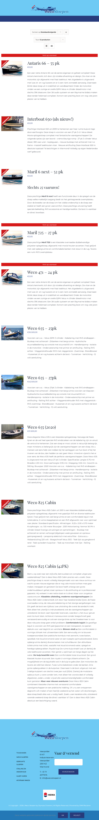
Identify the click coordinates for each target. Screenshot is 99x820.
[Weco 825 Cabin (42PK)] (12, 565)
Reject (77, 815)
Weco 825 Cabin (41, 502)
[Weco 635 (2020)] (12, 426)
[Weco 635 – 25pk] (12, 327)
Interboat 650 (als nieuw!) (50, 119)
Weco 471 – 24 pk (42, 272)
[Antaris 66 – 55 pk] (12, 62)
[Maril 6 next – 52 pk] (12, 170)
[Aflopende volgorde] (66, 32)
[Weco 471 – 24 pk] (12, 271)
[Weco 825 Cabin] (12, 501)
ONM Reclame (84, 805)
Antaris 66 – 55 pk (43, 63)
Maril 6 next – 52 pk (45, 171)
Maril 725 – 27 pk (42, 232)
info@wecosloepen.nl (51, 778)
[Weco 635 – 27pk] (12, 376)
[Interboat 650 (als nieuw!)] (12, 118)
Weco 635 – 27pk (42, 377)
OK (63, 815)
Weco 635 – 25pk (42, 328)
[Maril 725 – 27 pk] (12, 231)
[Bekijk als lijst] (51, 46)
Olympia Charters (45, 805)
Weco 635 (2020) (41, 427)
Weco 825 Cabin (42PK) (47, 566)
